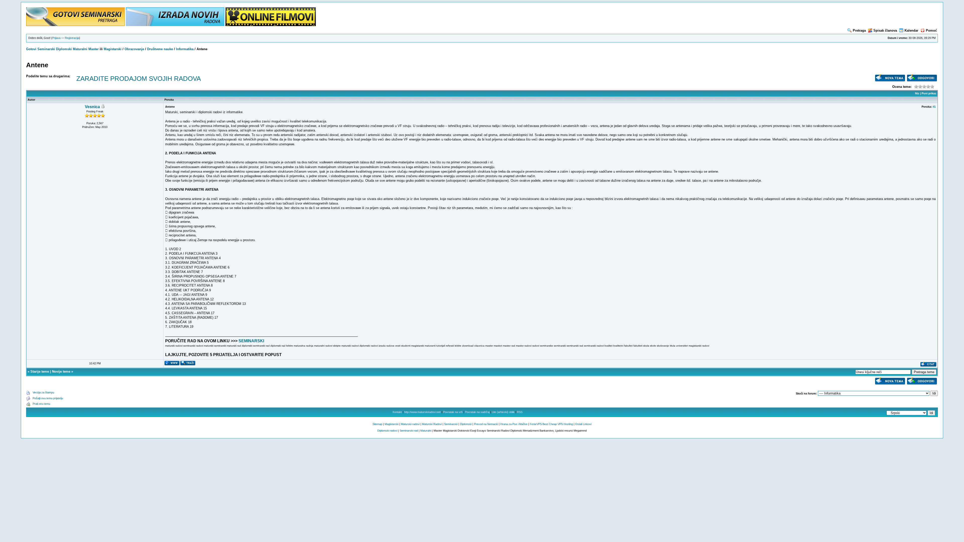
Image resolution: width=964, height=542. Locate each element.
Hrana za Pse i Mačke (513, 424)
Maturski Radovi (432, 424)
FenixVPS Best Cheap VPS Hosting (551, 424)
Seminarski (46, 49)
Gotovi (31, 49)
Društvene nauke (160, 49)
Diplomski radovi (387, 430)
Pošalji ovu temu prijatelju (48, 398)
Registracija (72, 37)
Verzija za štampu (43, 392)
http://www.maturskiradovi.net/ (422, 412)
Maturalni (80, 49)
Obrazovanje (134, 49)
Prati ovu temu (41, 403)
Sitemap (377, 424)
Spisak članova (885, 30)
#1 (934, 106)
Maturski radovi (410, 424)
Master (93, 49)
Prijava (56, 37)
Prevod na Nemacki (486, 424)
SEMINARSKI (251, 341)
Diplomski (64, 49)
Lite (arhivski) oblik (503, 412)
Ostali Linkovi (583, 424)
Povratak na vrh (453, 412)
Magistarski (113, 49)
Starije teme (39, 371)
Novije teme (61, 371)
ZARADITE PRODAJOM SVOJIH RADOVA (138, 78)
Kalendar (911, 30)
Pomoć (931, 30)
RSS (519, 412)
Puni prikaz (929, 93)
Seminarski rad (409, 430)
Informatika (185, 49)
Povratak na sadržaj (477, 412)
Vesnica (92, 107)
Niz (917, 93)
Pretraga (859, 30)
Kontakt (397, 412)
